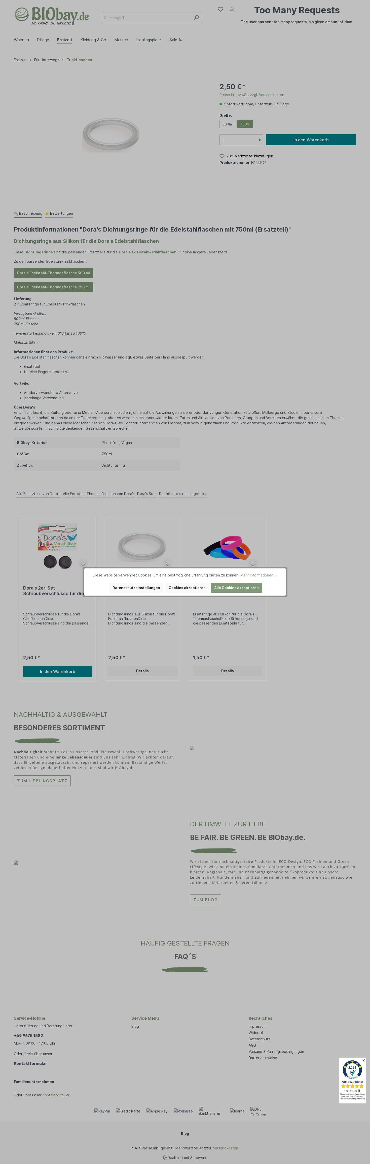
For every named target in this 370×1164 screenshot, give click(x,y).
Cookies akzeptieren (187, 588)
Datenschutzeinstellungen (136, 588)
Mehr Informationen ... (258, 575)
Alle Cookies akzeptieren (236, 588)
